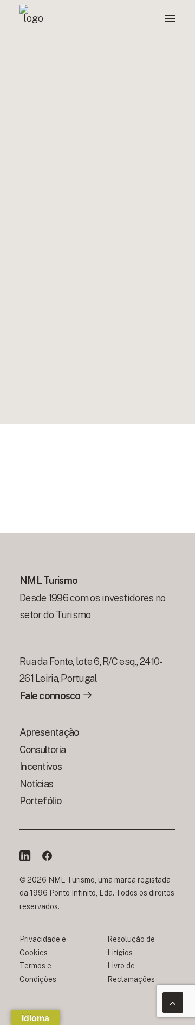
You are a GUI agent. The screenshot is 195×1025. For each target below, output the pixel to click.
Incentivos (41, 766)
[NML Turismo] (33, 18)
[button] (170, 18)
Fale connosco (51, 695)
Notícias (36, 784)
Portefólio (40, 800)
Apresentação (49, 732)
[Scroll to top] (172, 1002)
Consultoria (43, 749)
